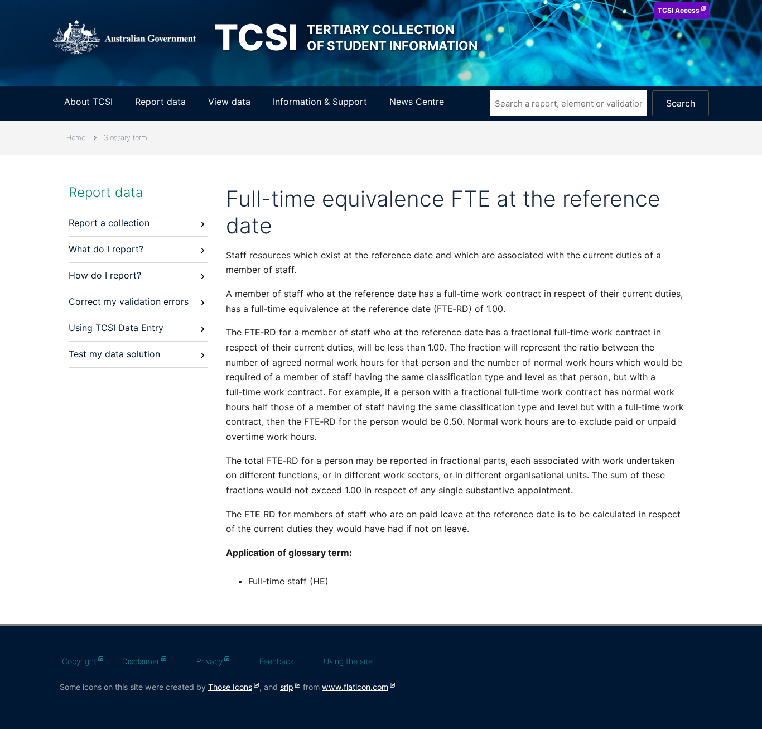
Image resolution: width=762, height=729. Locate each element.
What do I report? (106, 249)
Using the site (348, 661)
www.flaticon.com (355, 687)
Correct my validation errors (129, 301)
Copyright (79, 661)
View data (229, 101)
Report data (160, 101)
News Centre (416, 101)
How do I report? (105, 275)
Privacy (209, 661)
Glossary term (125, 137)
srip (286, 687)
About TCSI (88, 101)
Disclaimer (141, 661)
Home (75, 137)
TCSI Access (679, 10)
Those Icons (230, 687)
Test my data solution (114, 353)
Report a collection (109, 222)
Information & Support (320, 101)
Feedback (276, 661)
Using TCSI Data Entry (116, 327)
